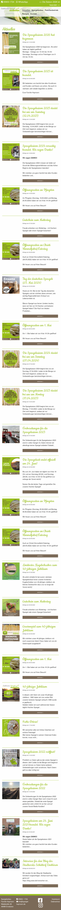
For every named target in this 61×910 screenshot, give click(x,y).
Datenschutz (55, 901)
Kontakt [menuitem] (33, 14)
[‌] (40, 901)
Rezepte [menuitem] (25, 14)
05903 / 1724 (23, 899)
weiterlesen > (40, 62)
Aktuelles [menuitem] (26, 10)
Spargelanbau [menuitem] (37, 10)
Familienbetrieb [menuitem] (51, 10)
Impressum (56, 899)
